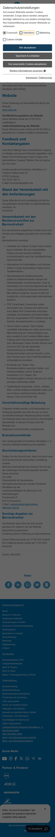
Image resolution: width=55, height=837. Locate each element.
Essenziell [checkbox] (12, 32)
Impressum (31, 77)
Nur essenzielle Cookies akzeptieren (27, 64)
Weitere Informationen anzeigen (26, 70)
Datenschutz (45, 77)
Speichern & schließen (27, 55)
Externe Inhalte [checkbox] (14, 39)
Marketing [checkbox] (45, 32)
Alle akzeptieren (27, 47)
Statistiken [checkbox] (28, 32)
